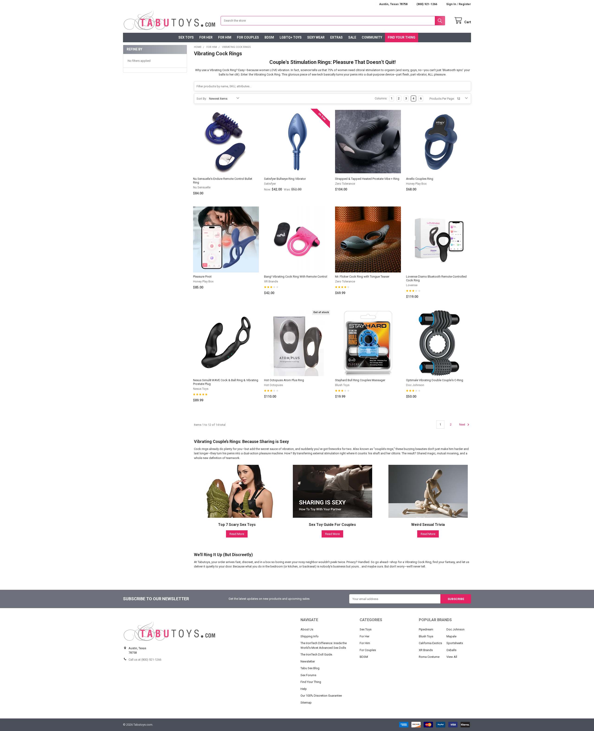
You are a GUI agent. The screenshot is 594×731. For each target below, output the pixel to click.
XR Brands (426, 650)
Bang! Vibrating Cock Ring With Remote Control (295, 276)
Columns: (381, 98)
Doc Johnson (455, 629)
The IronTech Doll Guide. (316, 654)
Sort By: (202, 98)
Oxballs (451, 650)
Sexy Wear (316, 37)
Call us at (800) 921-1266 (145, 659)
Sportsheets (454, 643)
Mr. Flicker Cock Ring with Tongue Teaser (362, 276)
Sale (352, 37)
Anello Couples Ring (419, 178)
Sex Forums (308, 675)
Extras (336, 37)
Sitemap (306, 702)
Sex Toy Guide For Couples (332, 524)
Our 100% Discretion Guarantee (321, 695)
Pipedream (426, 629)
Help (303, 689)
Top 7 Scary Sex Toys (237, 524)
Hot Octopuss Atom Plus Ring (284, 380)
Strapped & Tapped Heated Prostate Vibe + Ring (367, 178)
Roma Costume (429, 657)
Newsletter (307, 661)
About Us (306, 629)
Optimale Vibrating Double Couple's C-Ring (434, 380)
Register (465, 4)
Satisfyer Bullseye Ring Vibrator (285, 178)
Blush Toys (426, 636)
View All (451, 657)
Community (372, 37)
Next (462, 424)
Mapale (451, 636)
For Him (224, 37)
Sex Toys (186, 37)
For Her (206, 37)
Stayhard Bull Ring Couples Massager (360, 380)
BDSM (269, 37)
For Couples (248, 37)
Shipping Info (309, 636)
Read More (236, 534)
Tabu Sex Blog (310, 668)
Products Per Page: (442, 98)
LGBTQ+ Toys (291, 37)
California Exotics (430, 643)
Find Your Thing (401, 37)
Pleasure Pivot (202, 276)
